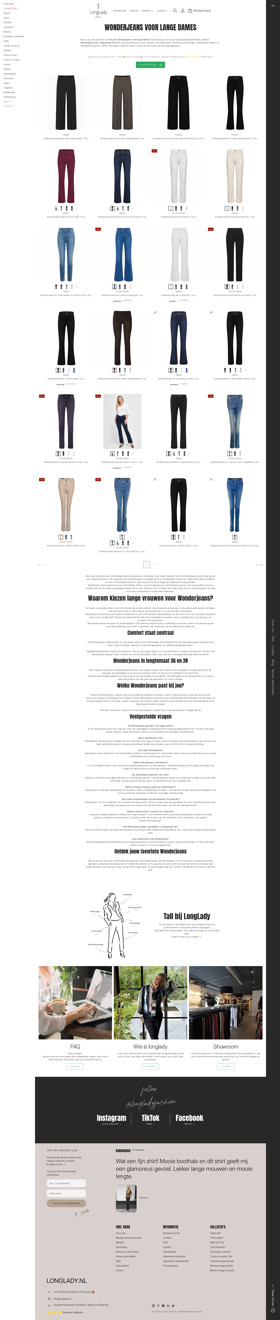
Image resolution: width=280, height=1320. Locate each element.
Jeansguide (169, 1251)
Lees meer (75, 1066)
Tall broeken (216, 1237)
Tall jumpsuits (217, 1247)
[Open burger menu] (273, 5)
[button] (17, 101)
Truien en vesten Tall (221, 1256)
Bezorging (121, 1247)
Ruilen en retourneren (127, 1251)
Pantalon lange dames (222, 1261)
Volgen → (150, 1124)
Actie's (119, 1270)
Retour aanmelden (125, 1256)
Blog (118, 1261)
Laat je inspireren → (111, 1124)
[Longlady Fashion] (98, 10)
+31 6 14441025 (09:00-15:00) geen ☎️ (74, 1291)
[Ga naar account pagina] (183, 10)
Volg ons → (189, 1124)
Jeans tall (215, 1233)
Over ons (121, 1233)
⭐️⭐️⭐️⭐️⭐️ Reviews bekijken (65, 1312)
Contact (167, 1237)
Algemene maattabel (174, 1256)
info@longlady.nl (62, 1298)
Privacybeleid (170, 1265)
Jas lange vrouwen (220, 1251)
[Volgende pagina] (259, 565)
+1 (76, 208)
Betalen (120, 1242)
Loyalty (167, 1247)
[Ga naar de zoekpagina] (175, 10)
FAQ (165, 1242)
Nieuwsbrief (122, 1265)
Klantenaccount (171, 1233)
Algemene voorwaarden (176, 1261)
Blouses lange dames (221, 1265)
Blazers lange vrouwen (222, 1270)
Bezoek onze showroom (128, 1237)
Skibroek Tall (217, 1242)
